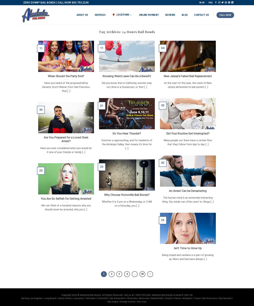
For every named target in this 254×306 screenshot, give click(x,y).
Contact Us (201, 15)
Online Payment (149, 15)
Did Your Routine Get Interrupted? (187, 133)
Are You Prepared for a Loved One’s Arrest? (66, 139)
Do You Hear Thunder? (127, 133)
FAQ (210, 2)
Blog (185, 15)
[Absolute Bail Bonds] (36, 15)
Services (100, 15)
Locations (122, 14)
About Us (82, 15)
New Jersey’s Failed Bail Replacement (188, 76)
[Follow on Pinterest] (229, 2)
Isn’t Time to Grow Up (188, 248)
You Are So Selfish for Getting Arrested (66, 198)
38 (142, 274)
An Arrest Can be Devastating (188, 191)
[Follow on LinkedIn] (232, 2)
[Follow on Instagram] (219, 2)
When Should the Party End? (66, 76)
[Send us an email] (226, 2)
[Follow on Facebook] (216, 2)
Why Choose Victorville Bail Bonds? (126, 194)
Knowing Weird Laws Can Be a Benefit (127, 76)
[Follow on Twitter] (223, 2)
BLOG (202, 2)
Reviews (170, 15)
